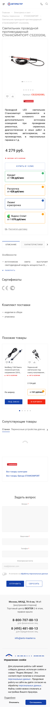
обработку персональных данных (34, 574)
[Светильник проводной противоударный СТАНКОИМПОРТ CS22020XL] (26, 60)
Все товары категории (16, 471)
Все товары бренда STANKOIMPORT (23, 476)
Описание (10, 244)
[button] (19, 411)
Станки (6, 429)
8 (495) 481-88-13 (24, 630)
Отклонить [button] (14, 702)
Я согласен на (28, 574)
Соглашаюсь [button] (36, 702)
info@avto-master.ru (25, 638)
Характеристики (33, 244)
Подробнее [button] (9, 698)
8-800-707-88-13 (25, 621)
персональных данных (19, 679)
